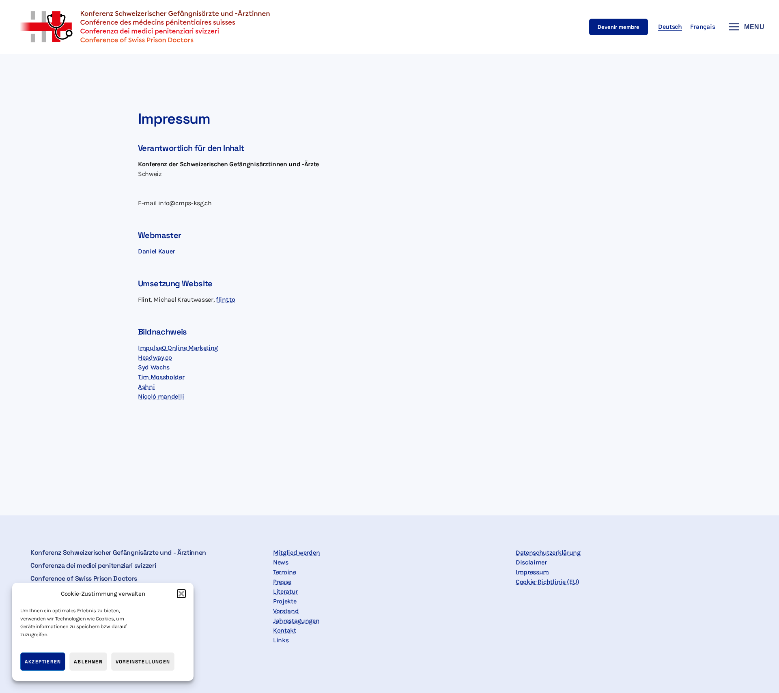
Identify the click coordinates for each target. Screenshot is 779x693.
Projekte (284, 601)
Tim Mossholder (161, 377)
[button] (181, 594)
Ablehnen (88, 662)
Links (280, 640)
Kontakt (284, 630)
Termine (284, 572)
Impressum (532, 572)
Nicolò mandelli (161, 396)
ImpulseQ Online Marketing (178, 348)
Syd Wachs (154, 367)
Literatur (285, 591)
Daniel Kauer (156, 251)
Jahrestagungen (296, 620)
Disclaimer (531, 562)
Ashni (146, 386)
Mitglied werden (296, 552)
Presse (282, 582)
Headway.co (155, 357)
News (280, 562)
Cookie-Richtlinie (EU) (547, 582)
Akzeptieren (43, 662)
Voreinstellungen (143, 662)
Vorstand (286, 611)
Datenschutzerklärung (548, 552)
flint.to (225, 299)
